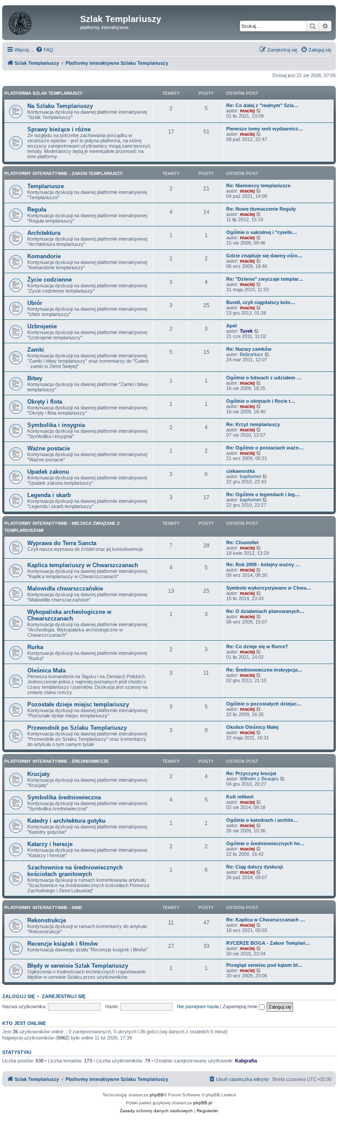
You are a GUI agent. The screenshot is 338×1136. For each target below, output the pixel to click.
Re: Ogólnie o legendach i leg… (263, 494)
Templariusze (45, 186)
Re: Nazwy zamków (249, 349)
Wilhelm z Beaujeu (259, 778)
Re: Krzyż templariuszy (253, 424)
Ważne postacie (48, 448)
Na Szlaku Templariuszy (60, 106)
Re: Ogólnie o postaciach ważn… (265, 447)
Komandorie (44, 256)
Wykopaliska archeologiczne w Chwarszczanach (69, 615)
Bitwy (34, 378)
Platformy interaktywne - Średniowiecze (56, 761)
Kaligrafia (246, 1060)
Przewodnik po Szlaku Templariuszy (77, 727)
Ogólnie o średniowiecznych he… (265, 843)
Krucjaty (38, 774)
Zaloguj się (18, 996)
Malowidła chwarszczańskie (65, 588)
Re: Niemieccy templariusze (258, 185)
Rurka (35, 647)
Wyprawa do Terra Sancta (61, 543)
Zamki (35, 349)
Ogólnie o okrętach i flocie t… (260, 401)
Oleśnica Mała (46, 670)
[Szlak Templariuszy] (42, 21)
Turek (246, 331)
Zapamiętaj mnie (241, 1006)
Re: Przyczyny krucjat (251, 773)
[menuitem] (44, 50)
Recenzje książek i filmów (62, 943)
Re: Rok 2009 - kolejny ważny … (263, 564)
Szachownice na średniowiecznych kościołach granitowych (75, 870)
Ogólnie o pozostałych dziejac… (263, 703)
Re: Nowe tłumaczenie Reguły (261, 209)
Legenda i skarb (49, 495)
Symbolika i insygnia (56, 425)
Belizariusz (251, 354)
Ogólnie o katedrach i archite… (262, 820)
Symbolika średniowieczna (64, 797)
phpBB (157, 1094)
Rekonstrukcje (46, 920)
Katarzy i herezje (50, 844)
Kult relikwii (240, 796)
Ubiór (34, 303)
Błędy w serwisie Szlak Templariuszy (77, 965)
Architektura (43, 233)
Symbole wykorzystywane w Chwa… (268, 587)
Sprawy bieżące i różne (59, 129)
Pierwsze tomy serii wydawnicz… (264, 128)
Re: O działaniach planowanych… (265, 611)
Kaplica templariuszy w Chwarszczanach (82, 565)
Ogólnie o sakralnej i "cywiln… (261, 232)
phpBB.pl (202, 1102)
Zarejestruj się (63, 996)
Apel (231, 325)
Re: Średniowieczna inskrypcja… (264, 669)
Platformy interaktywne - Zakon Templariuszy (63, 173)
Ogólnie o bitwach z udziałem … (263, 377)
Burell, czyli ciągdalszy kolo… (260, 302)
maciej (247, 110)
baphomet (250, 476)
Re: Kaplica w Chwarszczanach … (265, 919)
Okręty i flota (44, 401)
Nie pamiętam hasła (198, 1006)
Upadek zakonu (48, 471)
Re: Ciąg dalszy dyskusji (254, 866)
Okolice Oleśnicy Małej (252, 727)
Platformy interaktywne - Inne (43, 907)
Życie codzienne (49, 279)
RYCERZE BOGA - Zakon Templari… (268, 943)
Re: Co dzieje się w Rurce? (257, 646)
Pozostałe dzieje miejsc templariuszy (78, 704)
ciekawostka (240, 471)
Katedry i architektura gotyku (66, 820)
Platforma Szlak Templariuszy (43, 93)
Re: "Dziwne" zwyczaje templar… (264, 279)
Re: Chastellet (242, 542)
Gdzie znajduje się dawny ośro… (264, 255)
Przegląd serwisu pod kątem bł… (264, 965)
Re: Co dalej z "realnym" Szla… (262, 105)
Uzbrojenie (42, 326)
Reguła (36, 209)
